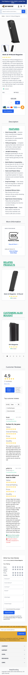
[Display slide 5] (19, 356)
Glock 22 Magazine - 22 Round (13, 294)
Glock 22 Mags (13, 251)
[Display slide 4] (16, 356)
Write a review (9, 390)
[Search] (23, 11)
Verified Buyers (11, 408)
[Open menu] (24, 6)
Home (3, 16)
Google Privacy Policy (10, 617)
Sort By (7, 404)
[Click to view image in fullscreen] (13, 31)
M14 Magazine (13, 344)
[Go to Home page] (8, 6)
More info (7, 384)
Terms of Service (13, 639)
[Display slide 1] (7, 356)
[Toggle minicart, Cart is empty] (21, 6)
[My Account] (18, 6)
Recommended (11, 411)
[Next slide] (23, 356)
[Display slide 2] (10, 356)
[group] (6, 57)
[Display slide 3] (13, 356)
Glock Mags (13, 253)
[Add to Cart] (17, 102)
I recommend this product (13, 609)
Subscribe (21, 633)
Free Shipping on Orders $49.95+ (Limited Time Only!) (13, 2)
